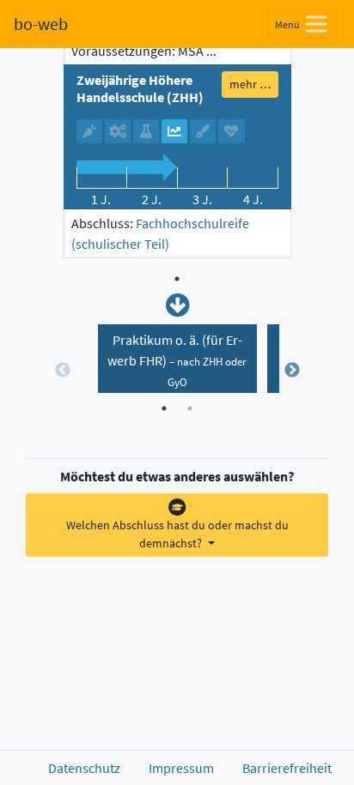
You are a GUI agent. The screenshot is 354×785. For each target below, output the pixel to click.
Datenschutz (84, 767)
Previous (62, 370)
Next (292, 370)
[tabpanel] (177, 147)
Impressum (181, 767)
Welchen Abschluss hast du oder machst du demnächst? (177, 534)
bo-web (41, 23)
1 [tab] (177, 278)
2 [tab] (189, 408)
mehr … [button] (250, 84)
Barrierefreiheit (287, 767)
